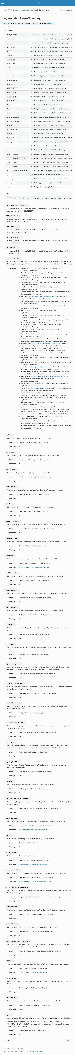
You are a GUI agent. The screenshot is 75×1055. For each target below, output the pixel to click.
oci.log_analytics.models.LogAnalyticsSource (34, 972)
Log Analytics (24, 10)
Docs (4, 10)
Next (68, 1040)
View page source (66, 10)
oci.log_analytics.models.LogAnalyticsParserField (35, 567)
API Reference (13, 10)
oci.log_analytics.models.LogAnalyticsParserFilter (33, 864)
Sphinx (12, 1051)
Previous (8, 1040)
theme (22, 1051)
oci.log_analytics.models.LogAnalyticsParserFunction (36, 881)
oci (39, 3)
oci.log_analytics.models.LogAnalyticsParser (34, 829)
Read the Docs (38, 1051)
